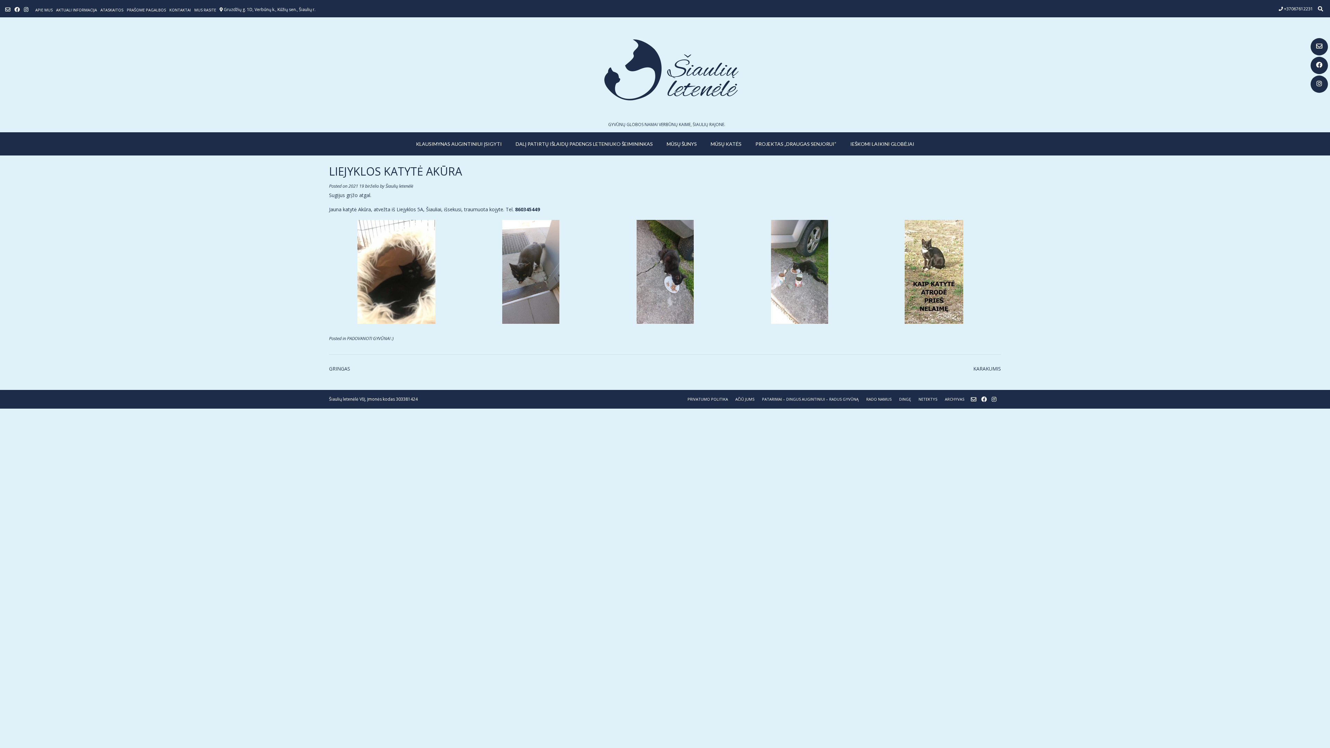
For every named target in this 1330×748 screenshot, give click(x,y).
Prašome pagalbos (146, 9)
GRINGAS (339, 368)
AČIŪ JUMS (744, 399)
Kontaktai (180, 9)
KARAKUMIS (987, 368)
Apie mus (44, 9)
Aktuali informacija (76, 9)
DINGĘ (905, 399)
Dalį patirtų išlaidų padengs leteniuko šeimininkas (584, 144)
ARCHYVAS (954, 399)
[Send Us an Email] (1319, 46)
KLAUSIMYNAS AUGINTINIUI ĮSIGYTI (459, 144)
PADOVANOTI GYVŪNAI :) (370, 338)
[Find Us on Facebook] (1319, 65)
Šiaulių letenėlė (399, 186)
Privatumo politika (708, 399)
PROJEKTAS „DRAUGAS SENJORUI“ (795, 144)
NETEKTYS (928, 399)
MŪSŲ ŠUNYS (682, 144)
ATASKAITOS (111, 9)
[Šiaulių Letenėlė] (665, 70)
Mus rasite (205, 9)
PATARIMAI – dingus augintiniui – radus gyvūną (810, 399)
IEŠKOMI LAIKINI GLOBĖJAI (882, 144)
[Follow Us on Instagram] (1319, 84)
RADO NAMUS (879, 399)
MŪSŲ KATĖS (726, 144)
